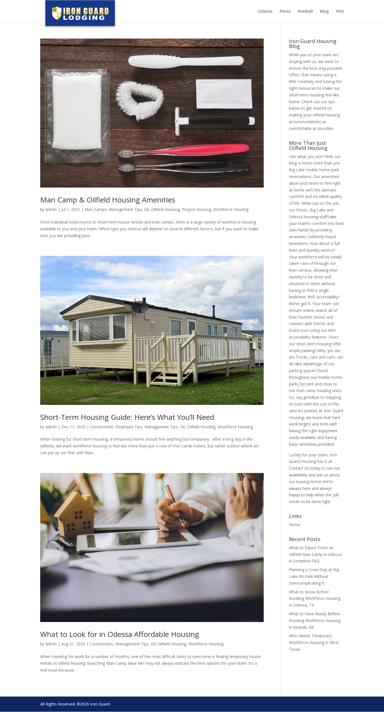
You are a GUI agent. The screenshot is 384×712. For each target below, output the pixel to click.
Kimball (305, 11)
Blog (324, 11)
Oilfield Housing (165, 209)
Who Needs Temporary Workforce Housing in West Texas (314, 642)
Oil (146, 209)
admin (51, 209)
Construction (101, 426)
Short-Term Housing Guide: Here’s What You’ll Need (127, 417)
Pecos (285, 11)
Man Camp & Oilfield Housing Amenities (107, 200)
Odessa (265, 11)
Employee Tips (129, 426)
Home (294, 524)
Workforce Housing (231, 209)
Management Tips (125, 209)
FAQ (340, 11)
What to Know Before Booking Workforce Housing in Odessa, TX (314, 598)
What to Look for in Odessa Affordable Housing (119, 634)
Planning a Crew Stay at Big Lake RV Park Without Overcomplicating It (314, 576)
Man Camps (96, 209)
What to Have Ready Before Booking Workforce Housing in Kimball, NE (314, 620)
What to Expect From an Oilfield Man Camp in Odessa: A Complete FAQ (315, 554)
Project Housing (196, 209)
